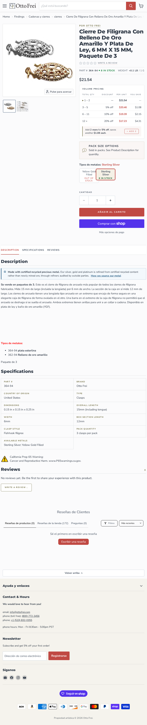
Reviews (53, 250)
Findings (19, 16)
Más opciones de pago (111, 232)
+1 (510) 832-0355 (21, 620)
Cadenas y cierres (39, 16)
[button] (9, 106)
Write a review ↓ (16, 487)
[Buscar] (131, 6)
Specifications (33, 250)
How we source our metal (106, 275)
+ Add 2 (131, 131)
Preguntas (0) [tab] (79, 523)
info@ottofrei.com (20, 612)
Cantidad (85, 192)
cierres (58, 16)
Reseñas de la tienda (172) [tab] (52, 523)
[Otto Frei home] (23, 6)
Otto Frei (93, 25)
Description (10, 250)
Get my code (62, 698)
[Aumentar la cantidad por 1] (110, 200)
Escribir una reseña (73, 542)
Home (6, 16)
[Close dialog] (92, 629)
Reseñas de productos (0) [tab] (20, 523)
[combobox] (82, 6)
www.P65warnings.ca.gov (64, 461)
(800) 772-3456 (30, 616)
